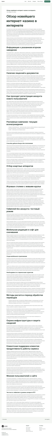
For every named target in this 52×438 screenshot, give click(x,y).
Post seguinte (47, 419)
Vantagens (34, 1)
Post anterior (4, 419)
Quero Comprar (28, 427)
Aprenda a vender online (29, 431)
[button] (47, 1)
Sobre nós (29, 1)
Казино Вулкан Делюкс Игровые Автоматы (25, 31)
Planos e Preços (40, 1)
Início (25, 1)
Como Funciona (28, 430)
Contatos (40, 430)
